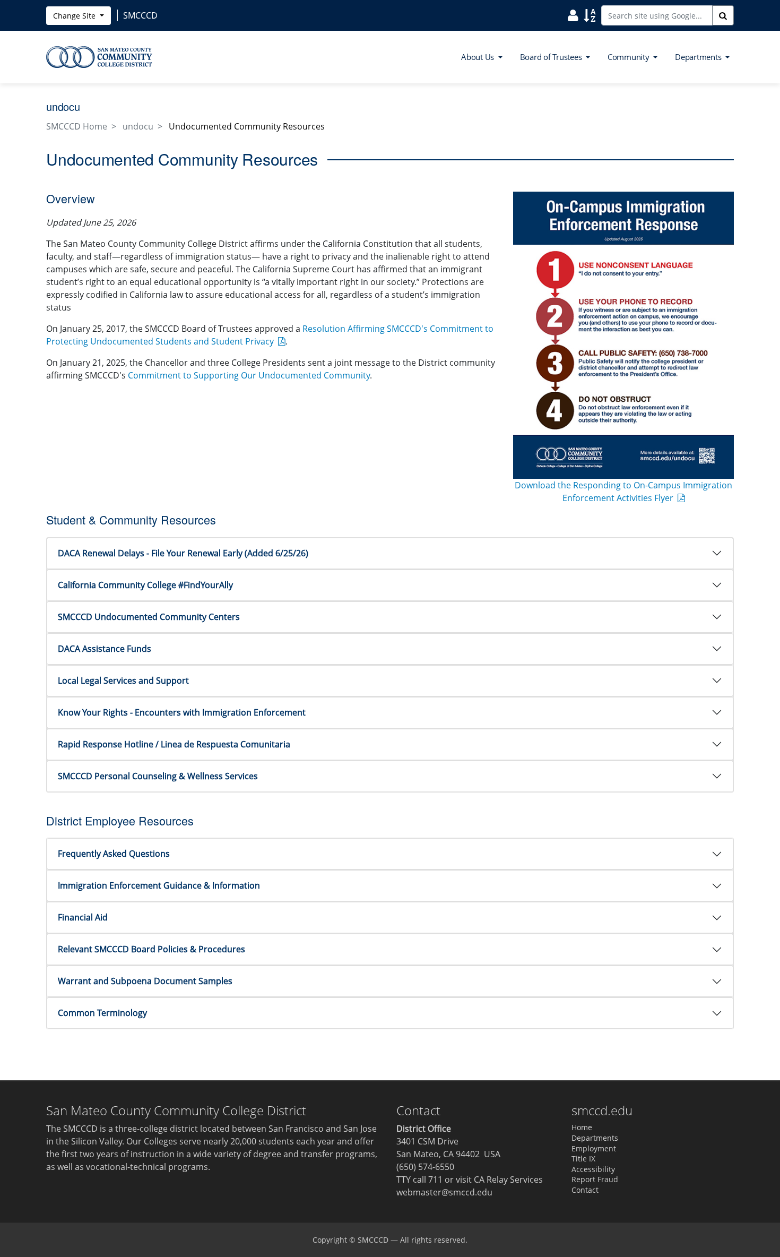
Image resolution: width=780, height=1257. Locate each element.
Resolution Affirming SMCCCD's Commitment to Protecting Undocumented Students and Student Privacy (269, 335)
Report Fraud (594, 1179)
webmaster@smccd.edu (444, 1192)
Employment (593, 1148)
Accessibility (593, 1169)
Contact (585, 1190)
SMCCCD (373, 1240)
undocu (138, 126)
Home (581, 1127)
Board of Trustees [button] (552, 56)
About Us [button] (478, 56)
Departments (594, 1138)
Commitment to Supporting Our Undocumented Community (249, 375)
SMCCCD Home (76, 126)
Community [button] (630, 56)
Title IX (583, 1158)
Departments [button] (699, 56)
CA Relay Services (508, 1179)
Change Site (75, 16)
